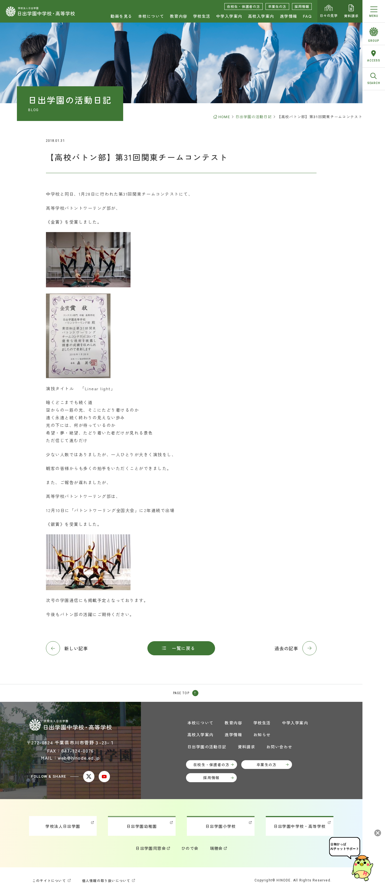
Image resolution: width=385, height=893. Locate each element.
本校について (151, 16)
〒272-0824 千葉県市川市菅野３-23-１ (70, 742)
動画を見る (121, 16)
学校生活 (202, 16)
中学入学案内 (229, 16)
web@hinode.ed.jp (79, 757)
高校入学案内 (261, 16)
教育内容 (178, 16)
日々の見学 (329, 15)
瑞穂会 (216, 848)
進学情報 (288, 16)
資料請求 (351, 15)
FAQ (307, 16)
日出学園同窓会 (151, 848)
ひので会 (190, 848)
